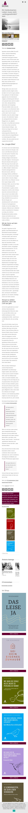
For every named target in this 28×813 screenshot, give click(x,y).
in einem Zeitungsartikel (11, 403)
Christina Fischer (11, 48)
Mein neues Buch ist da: (8, 33)
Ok (14, 810)
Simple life (7, 485)
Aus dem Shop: (5, 506)
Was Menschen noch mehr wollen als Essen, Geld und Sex (7, 572)
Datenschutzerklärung (20, 808)
